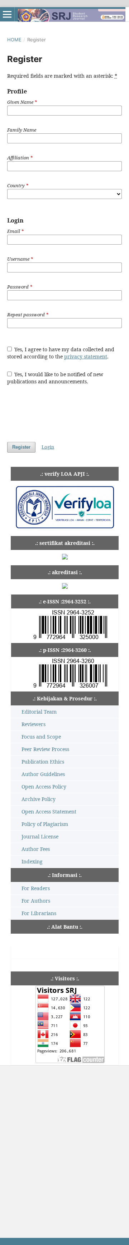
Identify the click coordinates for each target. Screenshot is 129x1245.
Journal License (40, 836)
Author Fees (36, 849)
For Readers (36, 888)
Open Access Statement (49, 811)
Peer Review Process (45, 749)
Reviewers (34, 724)
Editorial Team (39, 711)
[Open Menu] (7, 14)
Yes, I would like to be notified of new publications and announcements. (55, 378)
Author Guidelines (43, 774)
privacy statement (85, 356)
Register (21, 447)
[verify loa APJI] (64, 528)
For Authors (36, 900)
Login (48, 447)
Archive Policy (39, 799)
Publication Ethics (43, 761)
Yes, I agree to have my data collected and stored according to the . (61, 353)
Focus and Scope (41, 736)
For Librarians (39, 913)
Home (14, 39)
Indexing (32, 861)
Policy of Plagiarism (45, 824)
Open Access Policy (44, 786)
